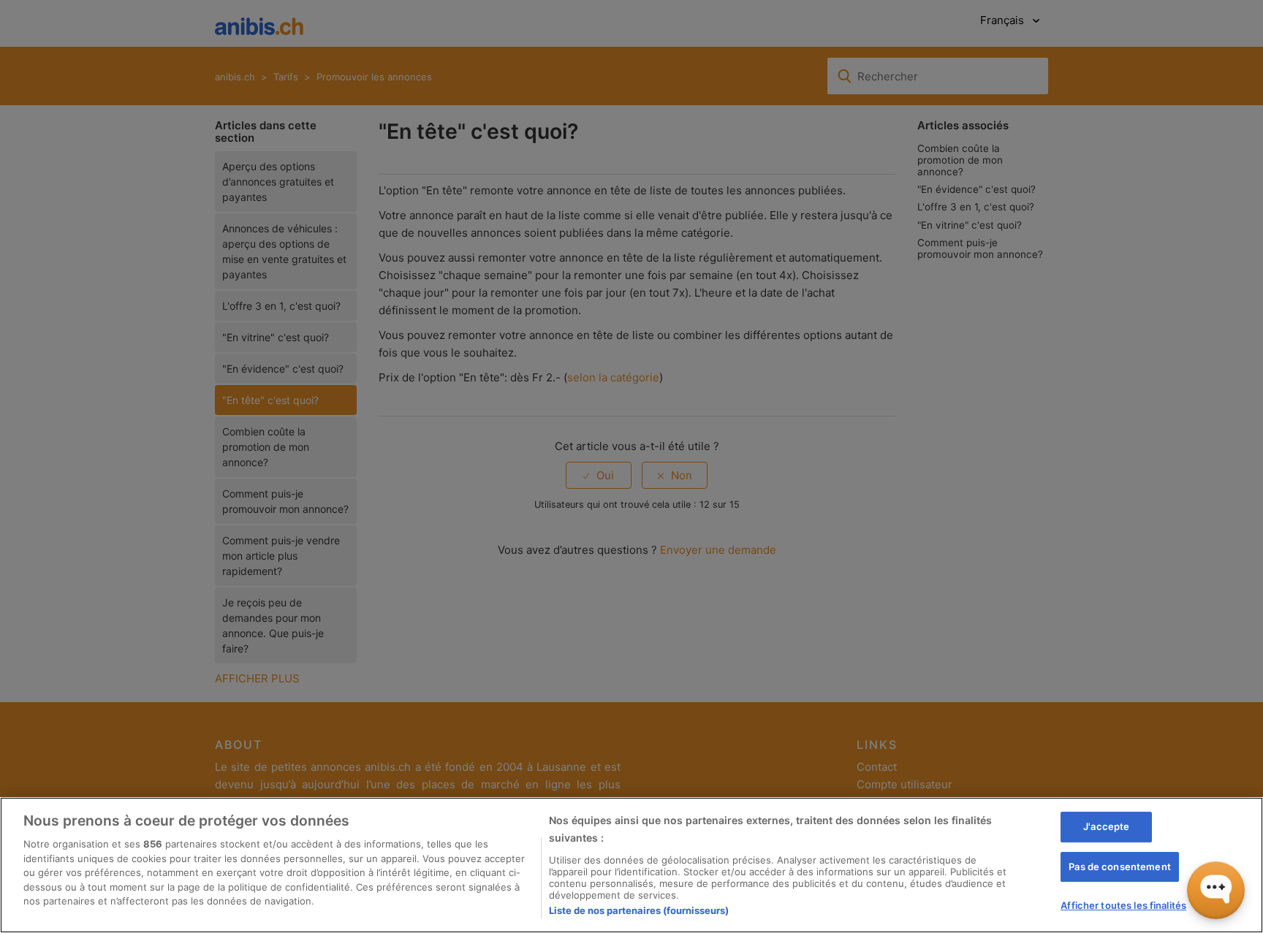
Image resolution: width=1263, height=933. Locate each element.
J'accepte (1106, 826)
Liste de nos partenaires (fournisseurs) (639, 910)
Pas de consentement (1119, 866)
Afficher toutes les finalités (1123, 905)
